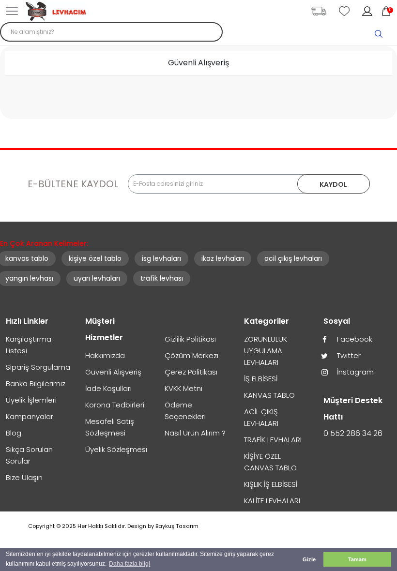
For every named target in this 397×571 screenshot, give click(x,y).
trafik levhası (161, 278)
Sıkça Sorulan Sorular (29, 455)
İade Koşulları (108, 388)
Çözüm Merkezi (191, 355)
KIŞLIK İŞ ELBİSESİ (270, 484)
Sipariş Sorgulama (38, 367)
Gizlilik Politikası (190, 339)
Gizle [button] (309, 559)
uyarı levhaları (97, 278)
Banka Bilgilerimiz (35, 383)
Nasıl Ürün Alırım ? (195, 433)
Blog (13, 433)
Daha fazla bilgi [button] (129, 563)
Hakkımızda (105, 355)
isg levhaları (161, 258)
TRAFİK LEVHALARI (273, 440)
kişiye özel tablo (95, 258)
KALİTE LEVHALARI (272, 501)
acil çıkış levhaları (293, 258)
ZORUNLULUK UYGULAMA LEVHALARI (265, 350)
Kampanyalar (29, 416)
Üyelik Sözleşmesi (116, 449)
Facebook (353, 339)
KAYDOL (333, 184)
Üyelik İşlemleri (31, 400)
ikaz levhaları (222, 258)
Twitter (348, 355)
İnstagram (354, 372)
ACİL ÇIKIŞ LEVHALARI (261, 417)
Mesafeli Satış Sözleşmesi (109, 427)
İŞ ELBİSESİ (260, 379)
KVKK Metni (183, 388)
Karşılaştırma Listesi (28, 345)
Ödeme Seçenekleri (185, 410)
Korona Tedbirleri (114, 405)
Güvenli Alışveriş (113, 372)
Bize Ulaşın (24, 477)
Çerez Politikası (191, 372)
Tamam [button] (357, 559)
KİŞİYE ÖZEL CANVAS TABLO (270, 462)
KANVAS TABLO (269, 395)
